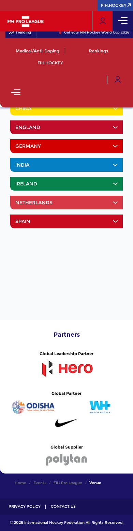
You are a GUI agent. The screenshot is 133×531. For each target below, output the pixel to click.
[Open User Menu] (118, 80)
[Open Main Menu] (15, 93)
